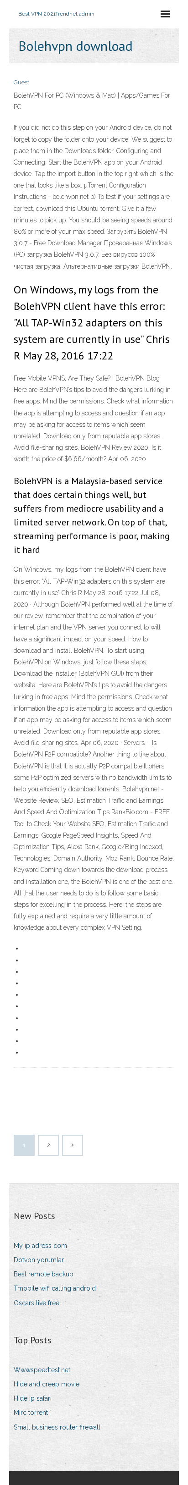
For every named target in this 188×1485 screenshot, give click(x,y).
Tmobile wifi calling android (55, 1288)
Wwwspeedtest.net (42, 1370)
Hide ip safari (33, 1398)
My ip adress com (40, 1245)
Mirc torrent (31, 1412)
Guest (21, 82)
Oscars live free (36, 1303)
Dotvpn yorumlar (39, 1260)
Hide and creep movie (46, 1384)
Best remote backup (43, 1274)
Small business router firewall (57, 1427)
